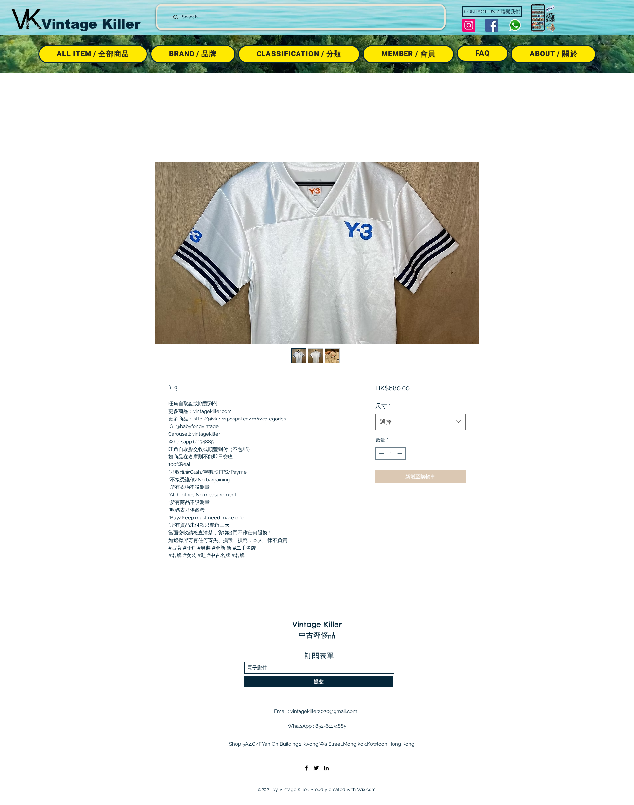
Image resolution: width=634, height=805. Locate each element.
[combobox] (420, 422)
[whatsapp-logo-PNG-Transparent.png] (515, 25)
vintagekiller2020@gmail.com (323, 711)
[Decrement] (380, 454)
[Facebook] (491, 25)
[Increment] (400, 454)
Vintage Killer (90, 24)
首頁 (173, 137)
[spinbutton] (390, 454)
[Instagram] (468, 25)
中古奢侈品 (317, 635)
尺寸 (383, 405)
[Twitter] (316, 768)
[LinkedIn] (326, 768)
